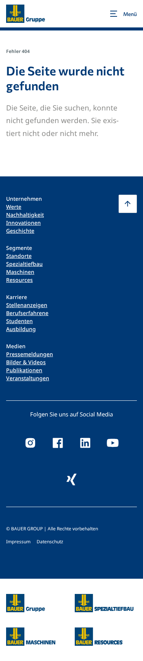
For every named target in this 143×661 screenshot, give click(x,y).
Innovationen (23, 222)
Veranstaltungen (27, 378)
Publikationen (24, 370)
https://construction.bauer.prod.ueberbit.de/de (104, 598)
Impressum (18, 541)
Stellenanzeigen (26, 305)
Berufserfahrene (27, 313)
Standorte (19, 255)
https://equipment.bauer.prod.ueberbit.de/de (30, 632)
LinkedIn (85, 443)
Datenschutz (50, 541)
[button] (128, 204)
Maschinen (20, 271)
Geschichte (20, 230)
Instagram (30, 443)
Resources (19, 279)
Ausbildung (21, 329)
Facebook (58, 443)
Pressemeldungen (29, 354)
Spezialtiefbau (24, 263)
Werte (13, 206)
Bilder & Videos (26, 362)
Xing (71, 479)
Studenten (19, 321)
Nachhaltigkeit (25, 214)
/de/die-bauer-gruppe (17, 603)
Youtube (113, 443)
